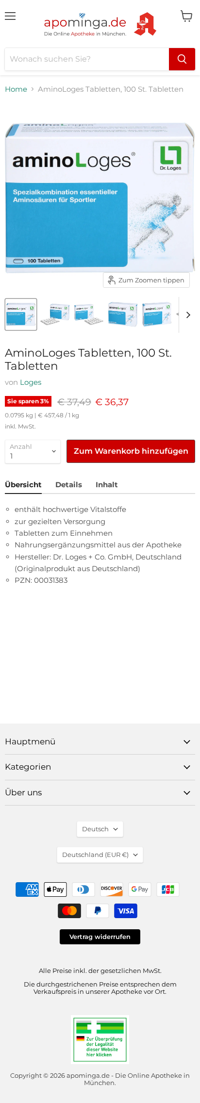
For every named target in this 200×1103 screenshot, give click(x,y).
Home (16, 89)
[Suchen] (182, 59)
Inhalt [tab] (107, 484)
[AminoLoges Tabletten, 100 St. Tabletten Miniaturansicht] (20, 314)
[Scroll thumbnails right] (186, 315)
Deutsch (95, 829)
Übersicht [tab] (23, 484)
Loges (30, 382)
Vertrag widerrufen (100, 936)
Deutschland (95, 854)
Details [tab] (68, 484)
